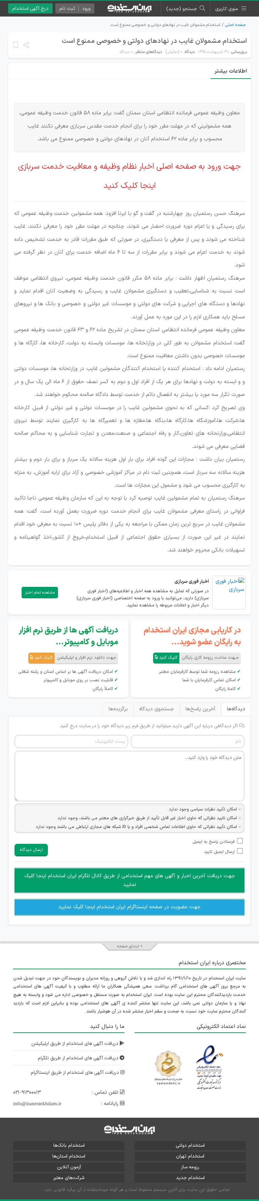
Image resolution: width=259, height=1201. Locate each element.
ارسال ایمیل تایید (219, 852)
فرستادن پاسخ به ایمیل (214, 841)
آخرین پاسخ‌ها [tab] (200, 709)
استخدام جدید (190, 1177)
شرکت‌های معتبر (68, 1177)
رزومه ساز (190, 1167)
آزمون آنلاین (69, 1167)
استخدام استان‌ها (68, 1156)
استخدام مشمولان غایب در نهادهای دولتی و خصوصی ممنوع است (154, 41)
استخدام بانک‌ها (69, 1145)
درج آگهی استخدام (30, 8)
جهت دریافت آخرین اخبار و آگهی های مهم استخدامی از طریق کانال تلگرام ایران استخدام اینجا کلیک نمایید (129, 880)
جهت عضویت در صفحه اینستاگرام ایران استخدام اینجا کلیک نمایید (129, 907)
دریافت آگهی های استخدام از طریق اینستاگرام (75, 1072)
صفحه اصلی (235, 25)
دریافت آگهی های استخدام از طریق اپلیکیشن (75, 1043)
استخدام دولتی (190, 1145)
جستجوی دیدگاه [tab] (156, 709)
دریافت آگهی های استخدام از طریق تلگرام (79, 1058)
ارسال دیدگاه (31, 850)
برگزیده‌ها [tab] (118, 709)
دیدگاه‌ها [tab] (236, 709)
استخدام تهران (190, 1156)
